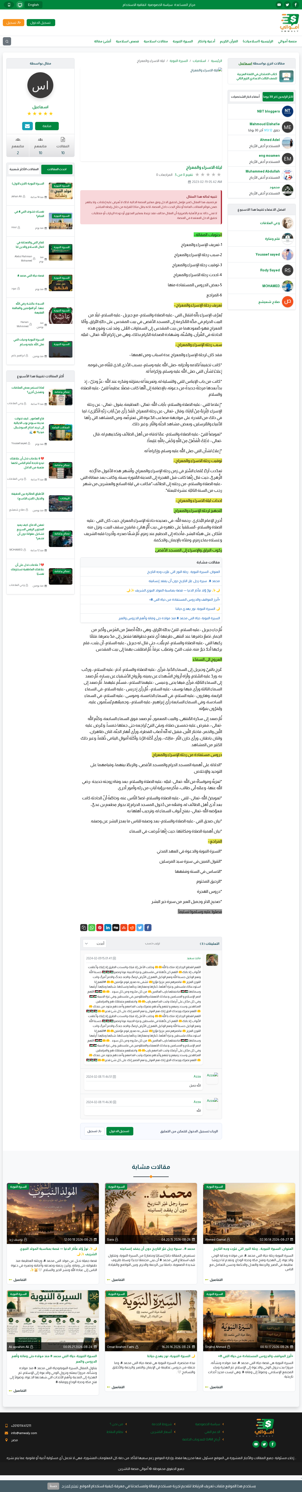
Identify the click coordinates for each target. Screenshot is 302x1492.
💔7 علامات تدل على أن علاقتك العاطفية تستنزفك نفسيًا (27, 569)
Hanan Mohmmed (23, 324)
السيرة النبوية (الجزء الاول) (28, 183)
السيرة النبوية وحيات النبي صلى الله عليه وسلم (28, 342)
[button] (83, 927)
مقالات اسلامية (156, 41)
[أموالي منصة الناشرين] (289, 22)
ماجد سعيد (194, 958)
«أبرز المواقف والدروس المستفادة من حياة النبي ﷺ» (184, 599)
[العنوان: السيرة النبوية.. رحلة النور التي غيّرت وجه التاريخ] (249, 1213)
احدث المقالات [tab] (56, 169)
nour (14, 227)
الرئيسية (216, 61)
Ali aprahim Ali (19, 1347)
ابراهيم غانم (18, 355)
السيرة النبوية (183, 41)
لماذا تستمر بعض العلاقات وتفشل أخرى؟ (28, 390)
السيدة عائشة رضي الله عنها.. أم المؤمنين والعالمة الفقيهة (28, 308)
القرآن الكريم (229, 41)
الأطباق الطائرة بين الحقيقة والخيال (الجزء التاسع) (27, 496)
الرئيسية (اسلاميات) (258, 41)
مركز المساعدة (184, 5)
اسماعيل (245, 63)
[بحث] (7, 41)
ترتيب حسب (152, 943)
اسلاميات (199, 61)
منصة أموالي (287, 41)
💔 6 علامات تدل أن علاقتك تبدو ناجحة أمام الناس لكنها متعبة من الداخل (27, 463)
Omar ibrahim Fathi (120, 1347)
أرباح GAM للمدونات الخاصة (201, 1439)
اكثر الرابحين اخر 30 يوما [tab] (278, 96)
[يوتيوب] (279, 4)
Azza (197, 1076)
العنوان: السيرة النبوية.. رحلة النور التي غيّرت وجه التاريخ (183, 572)
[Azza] (212, 1075)
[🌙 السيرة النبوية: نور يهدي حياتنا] (151, 1320)
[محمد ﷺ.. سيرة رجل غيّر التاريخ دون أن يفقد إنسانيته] (151, 1213)
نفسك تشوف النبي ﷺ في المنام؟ (29, 214)
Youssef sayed (19, 443)
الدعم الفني (212, 1432)
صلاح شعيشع (17, 509)
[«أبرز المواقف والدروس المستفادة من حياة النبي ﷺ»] (249, 1320)
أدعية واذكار (206, 41)
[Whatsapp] (91, 927)
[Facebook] (147, 927)
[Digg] (115, 927)
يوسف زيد (16, 1239)
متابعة (46, 126)
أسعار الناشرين (161, 1432)
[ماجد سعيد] (212, 959)
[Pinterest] (99, 927)
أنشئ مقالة (102, 41)
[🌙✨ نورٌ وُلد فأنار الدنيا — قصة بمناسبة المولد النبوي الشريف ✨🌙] (53, 1213)
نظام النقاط (114, 1432)
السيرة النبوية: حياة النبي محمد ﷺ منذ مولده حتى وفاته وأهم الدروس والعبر (169, 618)
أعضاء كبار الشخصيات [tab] (245, 96)
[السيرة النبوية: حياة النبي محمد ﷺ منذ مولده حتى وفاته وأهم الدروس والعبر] (53, 1320)
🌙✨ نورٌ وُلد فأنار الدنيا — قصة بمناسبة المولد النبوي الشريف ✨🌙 (173, 590)
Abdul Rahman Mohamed (23, 258)
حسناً (53, 1486)
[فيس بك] (295, 4)
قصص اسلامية (127, 41)
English (33, 5)
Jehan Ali (16, 196)
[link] (40, 113)
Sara (110, 1239)
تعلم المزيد (70, 1486)
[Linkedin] (107, 927)
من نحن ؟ (116, 1424)
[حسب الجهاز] (20, 4)
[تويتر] (287, 4)
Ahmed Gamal (215, 1239)
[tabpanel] (262, 151)
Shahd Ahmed (215, 1347)
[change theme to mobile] (9, 4)
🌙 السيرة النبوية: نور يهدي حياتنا (198, 609)
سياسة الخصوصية (160, 5)
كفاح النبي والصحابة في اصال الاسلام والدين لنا (30, 245)
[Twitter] (139, 927)
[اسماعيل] (40, 85)
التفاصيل (216, 1280)
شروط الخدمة (162, 1424)
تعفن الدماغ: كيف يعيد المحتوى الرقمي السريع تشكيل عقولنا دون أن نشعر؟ (30, 531)
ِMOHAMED (16, 549)
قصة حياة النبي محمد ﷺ (30, 275)
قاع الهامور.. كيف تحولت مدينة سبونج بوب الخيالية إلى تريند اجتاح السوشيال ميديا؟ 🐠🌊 (29, 425)
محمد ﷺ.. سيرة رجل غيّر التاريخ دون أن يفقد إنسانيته (184, 581)
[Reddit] (131, 927)
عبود (14, 288)
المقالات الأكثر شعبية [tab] (23, 169)
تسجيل (92, 1131)
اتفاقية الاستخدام (134, 5)
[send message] (27, 126)
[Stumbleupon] (123, 927)
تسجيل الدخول (119, 1131)
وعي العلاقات (15, 403)
